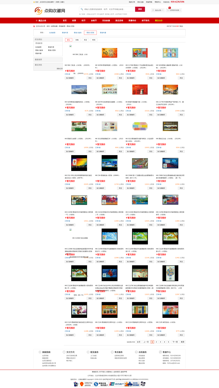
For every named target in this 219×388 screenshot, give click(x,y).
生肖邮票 (52, 33)
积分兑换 (141, 2)
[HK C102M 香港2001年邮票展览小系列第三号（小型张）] (140, 200)
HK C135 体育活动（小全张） (166, 322)
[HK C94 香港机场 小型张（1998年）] (109, 163)
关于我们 (102, 372)
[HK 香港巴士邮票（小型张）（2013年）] (79, 126)
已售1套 (67, 74)
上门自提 (93, 355)
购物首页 (95, 372)
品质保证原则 (119, 355)
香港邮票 (62, 26)
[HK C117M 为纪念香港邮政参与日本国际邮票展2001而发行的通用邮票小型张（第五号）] (140, 273)
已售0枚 (158, 74)
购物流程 (45, 358)
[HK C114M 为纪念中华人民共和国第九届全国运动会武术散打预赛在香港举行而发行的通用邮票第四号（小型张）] (109, 273)
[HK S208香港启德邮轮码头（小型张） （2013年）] (79, 89)
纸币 (83, 21)
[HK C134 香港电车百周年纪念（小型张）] (140, 310)
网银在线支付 (71, 358)
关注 (90, 78)
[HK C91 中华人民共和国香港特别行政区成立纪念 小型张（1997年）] (79, 163)
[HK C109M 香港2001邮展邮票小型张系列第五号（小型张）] (109, 236)
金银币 (94, 21)
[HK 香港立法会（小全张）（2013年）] (170, 126)
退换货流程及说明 (121, 358)
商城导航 (149, 2)
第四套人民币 (109, 14)
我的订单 (132, 2)
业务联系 (117, 372)
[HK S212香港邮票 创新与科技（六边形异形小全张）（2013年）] (140, 126)
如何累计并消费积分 (49, 366)
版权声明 (124, 372)
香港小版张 (77, 33)
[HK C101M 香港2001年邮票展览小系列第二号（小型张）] (109, 200)
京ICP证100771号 (109, 379)
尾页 (182, 342)
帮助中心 (158, 2)
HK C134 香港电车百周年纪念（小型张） (140, 322)
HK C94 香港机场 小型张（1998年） (107, 175)
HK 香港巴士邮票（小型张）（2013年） (78, 139)
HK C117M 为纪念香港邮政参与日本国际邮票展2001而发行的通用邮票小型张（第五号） (139, 288)
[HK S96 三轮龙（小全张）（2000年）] (79, 64)
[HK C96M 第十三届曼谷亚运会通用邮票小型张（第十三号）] (140, 163)
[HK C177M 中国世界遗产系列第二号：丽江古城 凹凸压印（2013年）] (170, 89)
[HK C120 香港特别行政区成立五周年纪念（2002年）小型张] (79, 310)
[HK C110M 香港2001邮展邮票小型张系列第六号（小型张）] (140, 236)
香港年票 (65, 33)
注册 (61, 2)
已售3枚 (98, 74)
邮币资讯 (145, 21)
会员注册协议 (46, 361)
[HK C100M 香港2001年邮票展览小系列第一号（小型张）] (79, 200)
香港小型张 (70, 26)
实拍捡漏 (106, 21)
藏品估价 (159, 21)
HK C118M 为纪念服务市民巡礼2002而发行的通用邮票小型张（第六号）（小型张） (170, 288)
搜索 (140, 9)
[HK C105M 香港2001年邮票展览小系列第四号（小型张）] (170, 200)
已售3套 (158, 111)
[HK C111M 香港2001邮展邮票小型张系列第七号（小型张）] (170, 236)
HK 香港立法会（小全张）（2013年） (169, 139)
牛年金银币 (100, 14)
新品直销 (119, 21)
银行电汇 (69, 361)
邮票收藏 (54, 26)
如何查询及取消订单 (49, 363)
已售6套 (67, 184)
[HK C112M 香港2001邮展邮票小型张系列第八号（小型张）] (79, 273)
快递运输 (93, 358)
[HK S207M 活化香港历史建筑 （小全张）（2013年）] (109, 89)
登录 (57, 2)
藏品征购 (142, 363)
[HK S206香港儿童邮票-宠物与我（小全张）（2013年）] (170, 53)
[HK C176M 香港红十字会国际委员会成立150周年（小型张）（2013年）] (140, 53)
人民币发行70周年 (121, 14)
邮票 (74, 21)
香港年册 (103, 33)
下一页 (175, 342)
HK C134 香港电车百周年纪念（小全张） (109, 322)
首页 (65, 21)
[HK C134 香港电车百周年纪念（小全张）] (109, 310)
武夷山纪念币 (91, 14)
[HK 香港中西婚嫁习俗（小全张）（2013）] (140, 89)
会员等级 (45, 355)
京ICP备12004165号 (123, 379)
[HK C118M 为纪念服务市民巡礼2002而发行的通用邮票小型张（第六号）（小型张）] (170, 273)
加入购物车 (100, 78)
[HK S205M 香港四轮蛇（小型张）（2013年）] (109, 53)
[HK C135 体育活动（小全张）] (170, 310)
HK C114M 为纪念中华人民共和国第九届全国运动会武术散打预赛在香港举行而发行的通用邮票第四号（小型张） (109, 288)
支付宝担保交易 (71, 355)
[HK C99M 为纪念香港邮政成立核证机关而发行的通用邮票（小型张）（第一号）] (170, 163)
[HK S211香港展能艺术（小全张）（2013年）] (109, 126)
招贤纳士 (109, 372)
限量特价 (132, 21)
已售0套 (128, 74)
